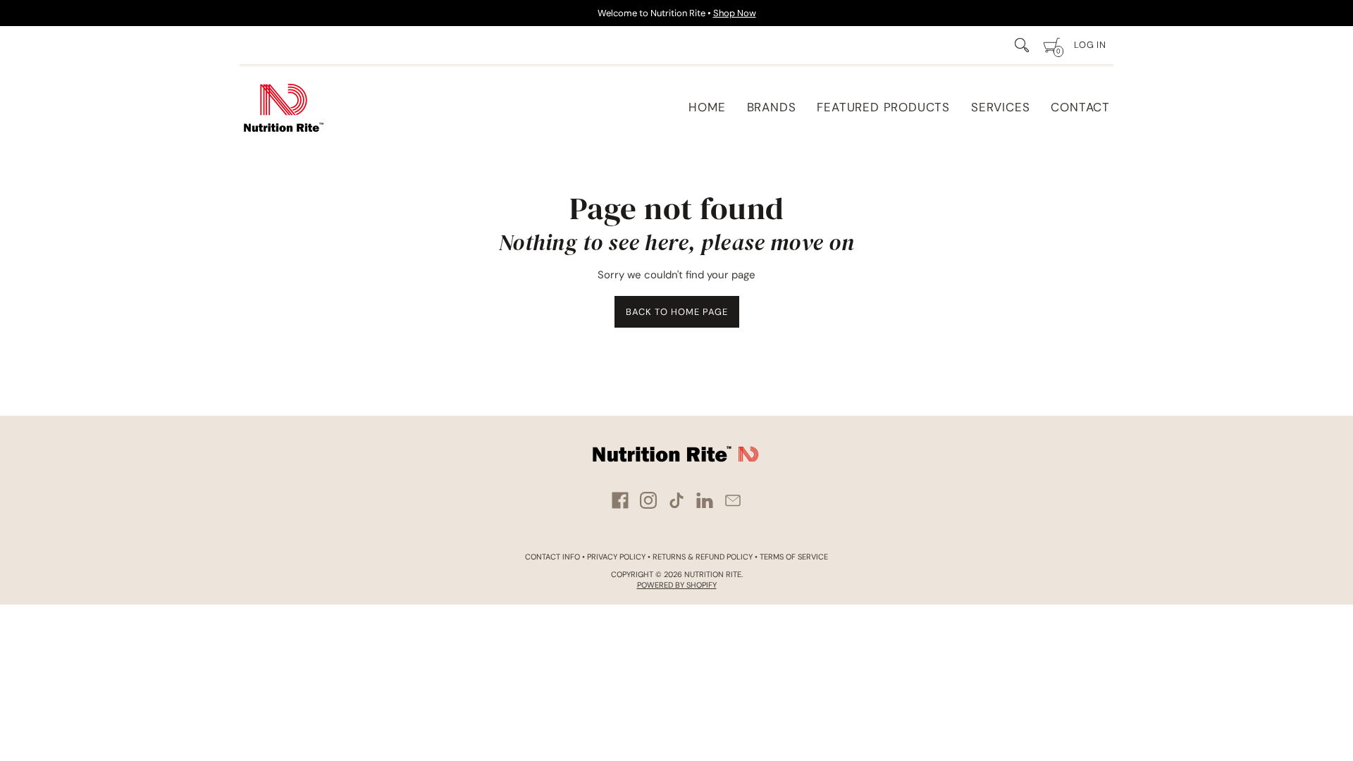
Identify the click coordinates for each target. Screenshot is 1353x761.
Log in (1090, 45)
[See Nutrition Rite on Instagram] (648, 500)
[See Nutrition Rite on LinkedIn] (704, 500)
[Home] (284, 107)
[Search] (1022, 45)
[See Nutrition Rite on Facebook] (620, 500)
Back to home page (677, 312)
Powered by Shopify (677, 585)
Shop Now (734, 13)
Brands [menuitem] (771, 107)
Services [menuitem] (1000, 107)
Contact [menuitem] (1080, 107)
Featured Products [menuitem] (883, 107)
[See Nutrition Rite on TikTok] (676, 500)
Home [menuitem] (706, 107)
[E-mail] (732, 500)
